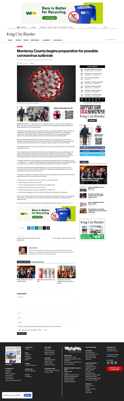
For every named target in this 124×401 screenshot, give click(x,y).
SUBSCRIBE (8, 364)
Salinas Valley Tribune (91, 376)
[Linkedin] (36, 228)
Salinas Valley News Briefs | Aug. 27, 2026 (96, 203)
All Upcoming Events (49, 359)
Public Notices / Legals (70, 357)
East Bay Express (89, 352)
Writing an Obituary (49, 352)
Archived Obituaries (49, 350)
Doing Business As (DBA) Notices (72, 362)
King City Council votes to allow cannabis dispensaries (28, 239)
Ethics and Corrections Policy (13, 380)
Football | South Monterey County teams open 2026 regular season (95, 195)
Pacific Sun (88, 359)
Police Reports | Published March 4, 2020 (64, 238)
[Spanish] (35, 27)
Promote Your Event (49, 364)
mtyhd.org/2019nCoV (67, 203)
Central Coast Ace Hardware (51, 370)
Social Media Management (71, 376)
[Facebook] (104, 27)
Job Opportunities (111, 349)
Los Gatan (88, 371)
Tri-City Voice (88, 380)
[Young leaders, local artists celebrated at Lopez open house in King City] (66, 272)
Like (103, 147)
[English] (33, 27)
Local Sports (28, 376)
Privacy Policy (9, 377)
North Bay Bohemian (90, 357)
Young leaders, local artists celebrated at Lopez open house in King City (65, 281)
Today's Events (48, 361)
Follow (102, 151)
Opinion (27, 359)
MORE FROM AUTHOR (37, 262)
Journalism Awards (112, 350)
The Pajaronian (89, 378)
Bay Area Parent (89, 385)
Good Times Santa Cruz (91, 354)
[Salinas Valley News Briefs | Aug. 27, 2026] (46, 272)
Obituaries (47, 349)
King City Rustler (89, 369)
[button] (111, 39)
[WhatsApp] (40, 228)
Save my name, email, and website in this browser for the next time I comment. (40, 326)
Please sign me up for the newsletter (27, 330)
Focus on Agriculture (30, 371)
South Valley (88, 392)
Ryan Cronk (19, 63)
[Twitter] (32, 228)
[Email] (44, 228)
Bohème (87, 387)
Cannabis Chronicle (90, 389)
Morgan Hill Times (90, 373)
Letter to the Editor (10, 373)
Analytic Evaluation (69, 380)
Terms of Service (9, 378)
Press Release (9, 375)
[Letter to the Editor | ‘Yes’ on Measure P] (83, 188)
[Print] (48, 228)
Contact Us (8, 372)
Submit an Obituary (49, 354)
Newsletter (8, 370)
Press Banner (88, 375)
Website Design (68, 371)
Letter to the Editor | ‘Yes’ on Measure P (96, 188)
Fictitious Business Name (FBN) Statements (72, 359)
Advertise (27, 349)
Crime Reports (28, 358)
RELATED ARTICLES (23, 262)
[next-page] (21, 286)
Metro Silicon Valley (90, 355)
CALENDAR (47, 358)
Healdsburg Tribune (90, 366)
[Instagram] (106, 27)
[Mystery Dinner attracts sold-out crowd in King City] (26, 272)
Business (27, 356)
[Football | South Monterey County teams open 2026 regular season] (83, 195)
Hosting (66, 373)
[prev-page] (18, 286)
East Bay (87, 390)
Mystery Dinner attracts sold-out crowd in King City (92, 179)
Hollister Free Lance (90, 368)
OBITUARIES (47, 347)
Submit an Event (48, 363)
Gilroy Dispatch (89, 364)
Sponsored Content (69, 378)
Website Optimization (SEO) (71, 374)
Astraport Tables (48, 372)
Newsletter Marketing (69, 381)
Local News (19, 46)
